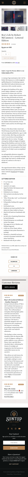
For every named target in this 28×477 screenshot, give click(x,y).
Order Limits (5, 73)
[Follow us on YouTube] (19, 429)
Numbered (14, 172)
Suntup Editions (14, 3)
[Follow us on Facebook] (8, 429)
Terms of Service (17, 474)
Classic (22, 172)
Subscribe (14, 448)
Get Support (14, 464)
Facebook (14, 261)
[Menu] (24, 3)
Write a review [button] (10, 287)
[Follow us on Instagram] (15, 429)
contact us (16, 460)
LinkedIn (14, 270)
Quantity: (4, 51)
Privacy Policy (10, 474)
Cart (2, 2)
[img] (8, 295)
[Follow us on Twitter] (12, 429)
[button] (6, 44)
